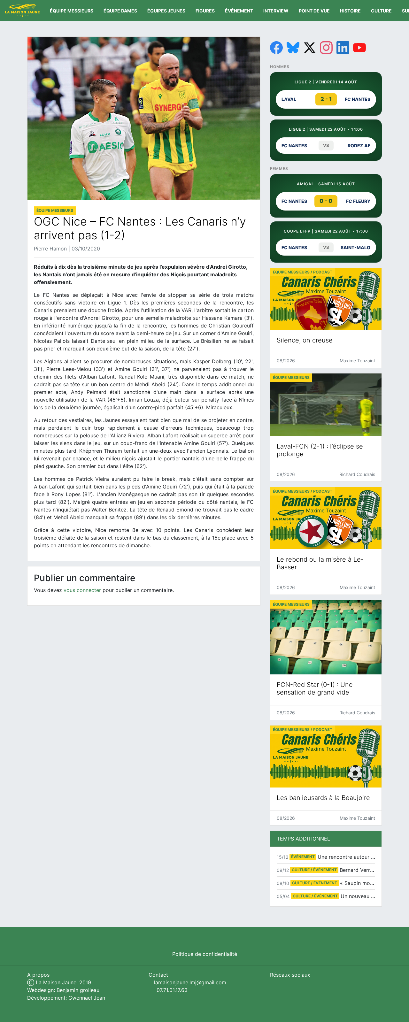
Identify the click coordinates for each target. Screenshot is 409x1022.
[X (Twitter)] (309, 47)
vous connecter (82, 590)
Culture (381, 10)
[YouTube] (359, 47)
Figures (205, 10)
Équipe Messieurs (71, 10)
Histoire (350, 10)
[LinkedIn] (342, 47)
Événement (239, 10)
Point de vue (314, 10)
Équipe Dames (120, 10)
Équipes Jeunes (166, 10)
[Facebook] (276, 47)
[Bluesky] (293, 47)
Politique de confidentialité (204, 954)
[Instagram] (326, 47)
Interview (276, 10)
